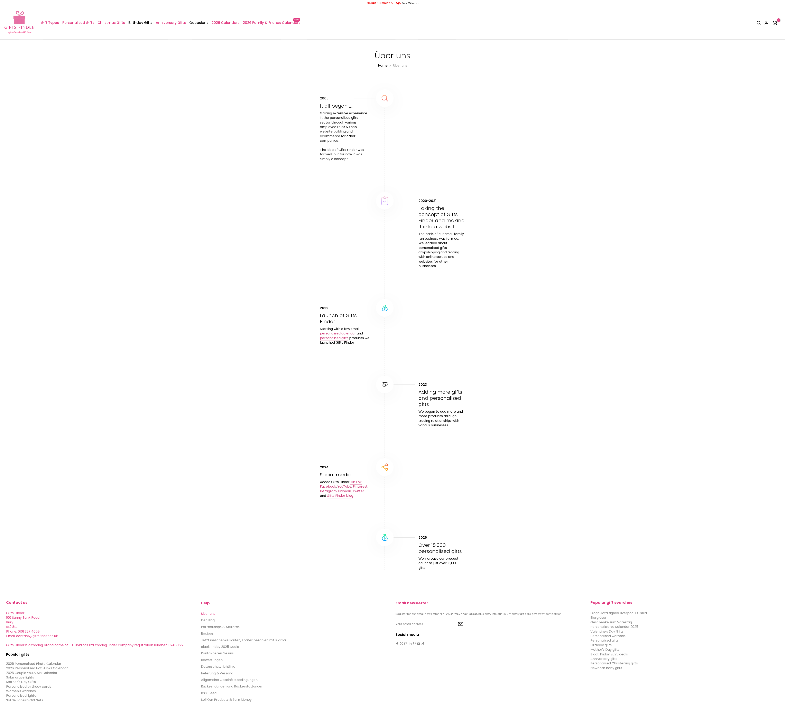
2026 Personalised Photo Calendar (33, 663)
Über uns (208, 613)
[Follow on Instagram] (405, 643)
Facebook (328, 486)
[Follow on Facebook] (397, 643)
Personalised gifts (604, 640)
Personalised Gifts (78, 22)
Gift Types (50, 22)
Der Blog (208, 620)
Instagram (328, 491)
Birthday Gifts (140, 22)
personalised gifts (334, 338)
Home (383, 65)
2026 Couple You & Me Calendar (31, 673)
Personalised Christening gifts (614, 663)
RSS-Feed (208, 693)
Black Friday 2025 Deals (220, 646)
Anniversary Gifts (171, 22)
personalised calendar (338, 333)
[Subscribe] (456, 624)
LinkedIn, (345, 491)
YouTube (344, 486)
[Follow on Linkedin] (410, 643)
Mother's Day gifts (604, 649)
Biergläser (598, 617)
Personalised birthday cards (28, 686)
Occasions (198, 22)
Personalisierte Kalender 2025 (614, 626)
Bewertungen (212, 660)
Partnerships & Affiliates (220, 627)
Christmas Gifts (111, 22)
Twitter (358, 491)
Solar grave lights (20, 677)
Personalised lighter (22, 695)
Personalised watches (608, 636)
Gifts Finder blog (340, 495)
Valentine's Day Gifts (607, 631)
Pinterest (360, 486)
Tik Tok (356, 482)
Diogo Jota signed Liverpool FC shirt (618, 613)
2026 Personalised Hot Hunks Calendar (37, 668)
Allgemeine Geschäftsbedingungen (229, 679)
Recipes (207, 633)
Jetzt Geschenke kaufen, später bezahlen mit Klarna (243, 640)
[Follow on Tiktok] (423, 643)
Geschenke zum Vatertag (611, 622)
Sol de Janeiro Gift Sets (24, 700)
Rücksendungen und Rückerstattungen (232, 686)
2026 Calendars (225, 22)
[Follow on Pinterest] (414, 643)
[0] (775, 23)
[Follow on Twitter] (401, 643)
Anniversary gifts (603, 658)
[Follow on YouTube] (418, 643)
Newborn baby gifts (606, 668)
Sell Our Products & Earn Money (226, 699)
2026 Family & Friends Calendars (271, 22)
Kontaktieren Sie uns (217, 653)
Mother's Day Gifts (21, 682)
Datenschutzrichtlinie (218, 666)
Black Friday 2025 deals (609, 654)
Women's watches (21, 691)
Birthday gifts (601, 645)
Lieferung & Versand (217, 673)
